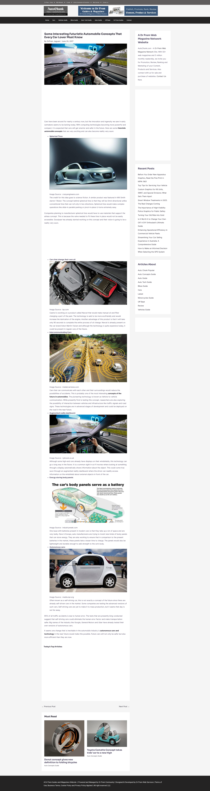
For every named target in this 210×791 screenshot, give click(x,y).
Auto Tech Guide (86, 20)
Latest (140, 294)
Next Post (124, 706)
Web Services (96, 2)
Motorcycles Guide (146, 298)
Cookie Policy (66, 785)
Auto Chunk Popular (146, 270)
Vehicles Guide (62, 20)
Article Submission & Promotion (81, 2)
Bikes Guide (74, 20)
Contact (129, 20)
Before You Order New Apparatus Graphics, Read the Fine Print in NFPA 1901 (152, 178)
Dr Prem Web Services (145, 782)
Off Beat (107, 20)
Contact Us (161, 76)
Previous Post (48, 706)
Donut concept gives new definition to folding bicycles (60, 761)
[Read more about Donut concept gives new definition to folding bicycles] (64, 738)
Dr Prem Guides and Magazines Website (60, 782)
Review (141, 306)
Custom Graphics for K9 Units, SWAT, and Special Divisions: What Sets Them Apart (152, 192)
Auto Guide (98, 20)
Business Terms (54, 785)
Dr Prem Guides (118, 20)
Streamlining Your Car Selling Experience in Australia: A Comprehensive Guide (150, 240)
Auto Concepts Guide (51, 765)
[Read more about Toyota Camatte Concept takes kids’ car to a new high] (107, 733)
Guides (68, 2)
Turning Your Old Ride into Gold (151, 215)
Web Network (59, 2)
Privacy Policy (80, 785)
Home (47, 20)
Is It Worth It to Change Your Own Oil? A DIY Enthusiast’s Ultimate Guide (152, 222)
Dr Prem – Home (48, 2)
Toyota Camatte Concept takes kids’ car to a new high (104, 751)
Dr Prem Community (106, 782)
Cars (53, 20)
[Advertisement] (85, 103)
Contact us (105, 2)
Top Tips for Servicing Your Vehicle (152, 185)
